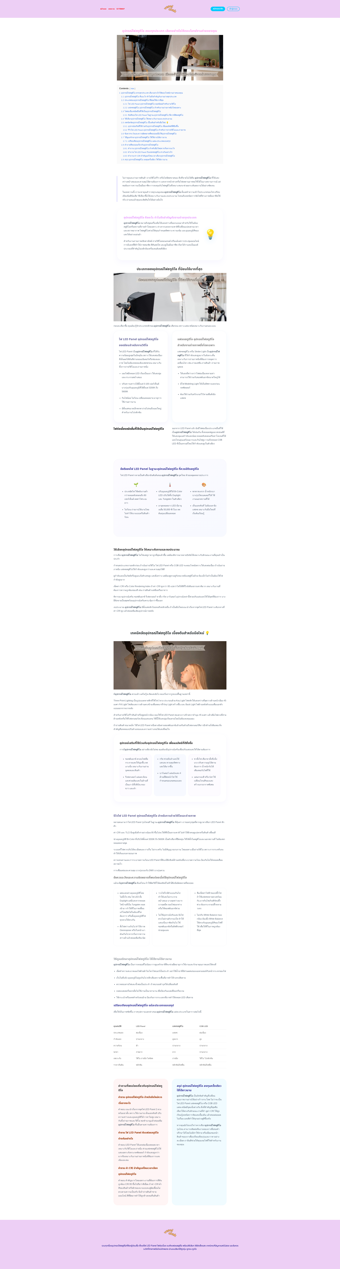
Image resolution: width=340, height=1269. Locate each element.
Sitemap (120, 9)
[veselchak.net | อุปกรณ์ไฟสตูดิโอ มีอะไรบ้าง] (170, 9)
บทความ (111, 9)
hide (132, 89)
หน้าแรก (103, 9)
